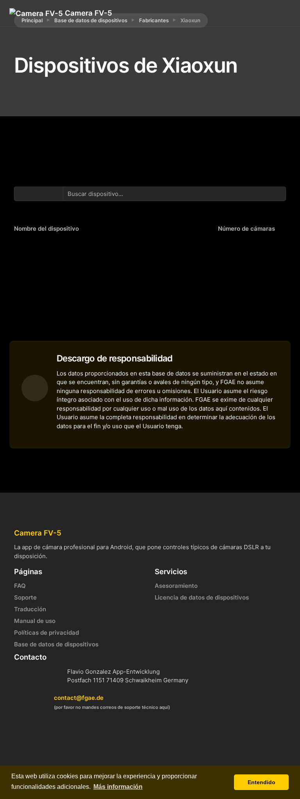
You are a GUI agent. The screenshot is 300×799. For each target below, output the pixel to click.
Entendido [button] (261, 782)
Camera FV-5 (87, 13)
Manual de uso (34, 621)
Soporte (25, 597)
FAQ (20, 585)
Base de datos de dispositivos (56, 644)
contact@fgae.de (79, 697)
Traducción (30, 609)
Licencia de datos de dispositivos (202, 597)
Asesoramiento (176, 585)
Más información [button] (118, 786)
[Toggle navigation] (253, 13)
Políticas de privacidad (46, 632)
